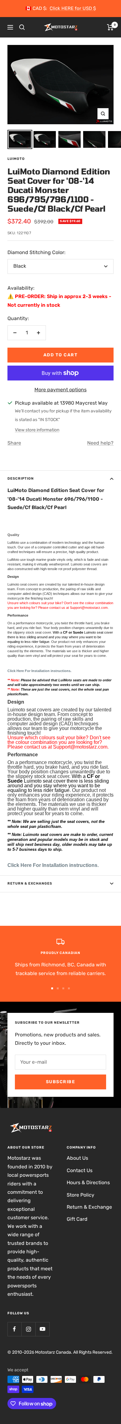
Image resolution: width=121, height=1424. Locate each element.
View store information (37, 430)
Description (20, 479)
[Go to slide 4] (69, 988)
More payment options (60, 390)
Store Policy (80, 1195)
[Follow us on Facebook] (14, 1329)
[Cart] (110, 27)
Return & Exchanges (29, 883)
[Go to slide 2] (58, 988)
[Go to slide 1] (52, 988)
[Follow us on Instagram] (28, 1329)
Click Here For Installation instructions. (53, 865)
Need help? (100, 443)
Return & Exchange (89, 1207)
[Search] (22, 27)
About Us (77, 1158)
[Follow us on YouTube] (42, 1329)
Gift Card (77, 1219)
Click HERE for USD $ (73, 8)
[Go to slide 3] (63, 988)
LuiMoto (16, 159)
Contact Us (79, 1170)
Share (14, 443)
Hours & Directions (88, 1182)
